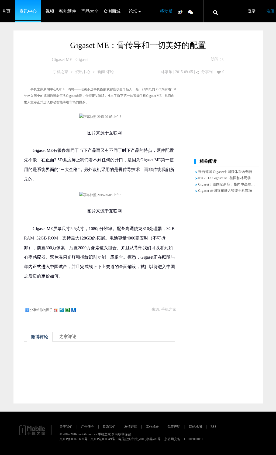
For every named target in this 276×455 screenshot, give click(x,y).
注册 (270, 11)
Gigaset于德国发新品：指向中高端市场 (228, 184)
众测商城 (111, 11)
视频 (50, 11)
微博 (180, 12)
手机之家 (60, 72)
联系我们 (109, 427)
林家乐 (166, 72)
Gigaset (81, 59)
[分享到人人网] (73, 309)
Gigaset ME (62, 59)
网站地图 (195, 427)
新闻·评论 (105, 72)
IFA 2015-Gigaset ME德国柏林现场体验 (228, 178)
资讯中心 (28, 11)
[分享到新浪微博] (55, 309)
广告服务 (87, 427)
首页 (6, 11)
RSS (213, 427)
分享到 (207, 72)
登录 (252, 11)
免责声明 (173, 427)
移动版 (166, 11)
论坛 (133, 11)
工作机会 (152, 427)
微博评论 (39, 336)
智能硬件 (67, 11)
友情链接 (130, 427)
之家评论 (68, 336)
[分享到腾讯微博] (61, 309)
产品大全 (89, 11)
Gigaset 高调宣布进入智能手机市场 (225, 191)
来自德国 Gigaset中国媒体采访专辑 (225, 172)
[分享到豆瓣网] (67, 309)
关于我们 (66, 427)
